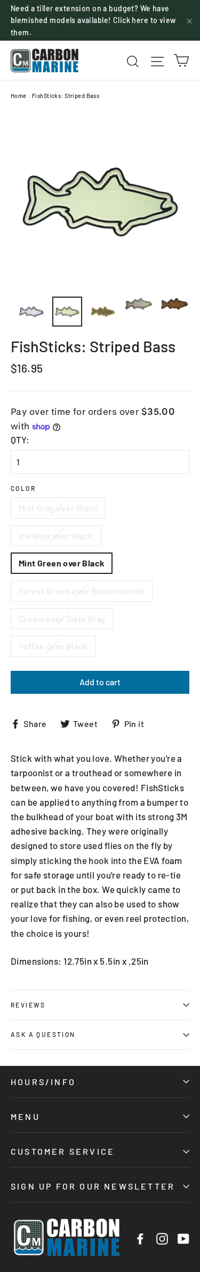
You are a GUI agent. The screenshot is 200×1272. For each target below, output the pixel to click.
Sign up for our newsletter (93, 1186)
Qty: (20, 439)
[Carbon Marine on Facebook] (140, 1237)
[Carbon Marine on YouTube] (183, 1237)
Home (19, 95)
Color (23, 488)
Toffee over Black (53, 646)
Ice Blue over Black (56, 536)
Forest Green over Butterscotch (82, 591)
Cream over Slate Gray (62, 619)
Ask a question (43, 1034)
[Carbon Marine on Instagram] (162, 1237)
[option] (100, 201)
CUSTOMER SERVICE (63, 1151)
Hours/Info (43, 1082)
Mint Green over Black (62, 563)
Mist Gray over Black (58, 508)
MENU (25, 1116)
